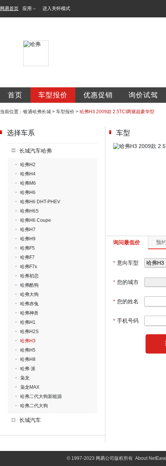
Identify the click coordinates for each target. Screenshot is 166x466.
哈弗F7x (28, 266)
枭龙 (24, 378)
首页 (15, 95)
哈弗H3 (28, 341)
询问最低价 (126, 242)
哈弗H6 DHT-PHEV (40, 201)
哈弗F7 (27, 257)
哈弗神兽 (29, 313)
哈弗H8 (28, 359)
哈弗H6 (28, 192)
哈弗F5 (27, 248)
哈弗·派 (28, 368)
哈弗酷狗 (29, 285)
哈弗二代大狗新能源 (41, 396)
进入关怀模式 (56, 8)
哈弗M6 (28, 183)
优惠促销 (98, 95)
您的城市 (126, 282)
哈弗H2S (29, 331)
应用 (27, 8)
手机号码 (126, 321)
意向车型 (126, 263)
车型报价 (53, 95)
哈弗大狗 (29, 294)
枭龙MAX (29, 387)
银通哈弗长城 (37, 111)
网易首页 (9, 8)
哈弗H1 (28, 322)
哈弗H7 (28, 229)
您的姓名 (126, 301)
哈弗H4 (28, 174)
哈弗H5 (28, 350)
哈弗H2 (28, 164)
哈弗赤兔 (29, 303)
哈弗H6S (29, 211)
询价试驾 (143, 95)
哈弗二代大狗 (34, 405)
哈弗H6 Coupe (35, 220)
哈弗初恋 (29, 276)
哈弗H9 (28, 239)
